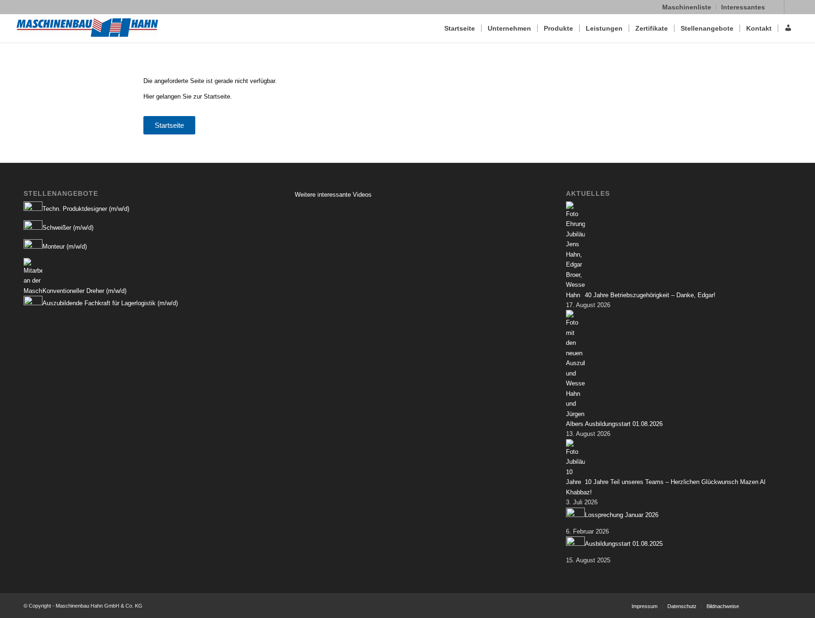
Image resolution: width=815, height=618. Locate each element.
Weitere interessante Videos (333, 194)
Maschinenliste (686, 7)
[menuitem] (686, 7)
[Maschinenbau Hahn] (87, 28)
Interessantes (743, 7)
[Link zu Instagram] (791, 7)
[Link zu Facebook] (777, 7)
